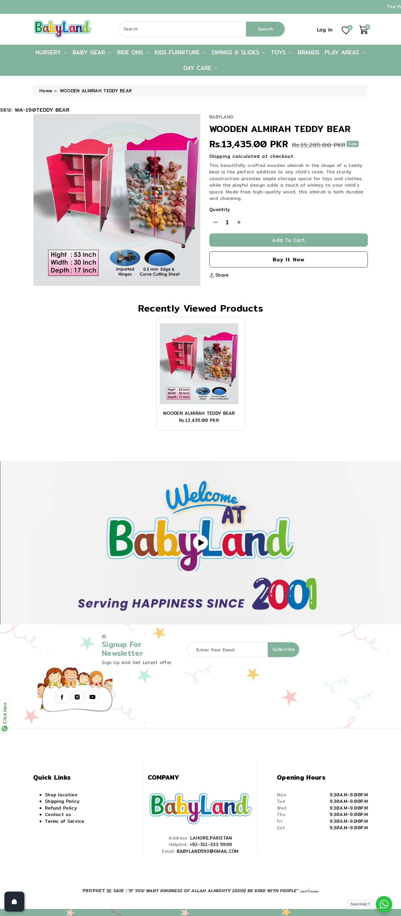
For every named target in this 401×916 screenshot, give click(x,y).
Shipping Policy (62, 801)
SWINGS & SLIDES (236, 52)
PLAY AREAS (343, 52)
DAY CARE (198, 67)
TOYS (279, 52)
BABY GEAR (90, 52)
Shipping (219, 156)
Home (45, 90)
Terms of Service (64, 821)
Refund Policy (61, 808)
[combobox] (202, 29)
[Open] (14, 902)
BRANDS (308, 52)
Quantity (219, 209)
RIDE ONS (131, 52)
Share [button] (222, 275)
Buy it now (289, 259)
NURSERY (49, 52)
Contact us (58, 814)
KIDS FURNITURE (178, 52)
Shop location (61, 794)
